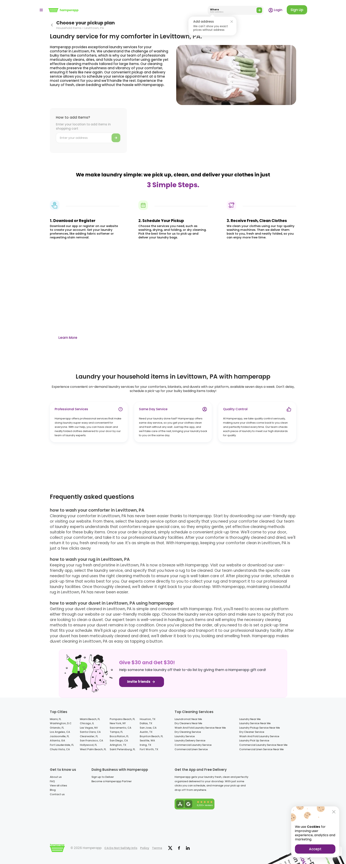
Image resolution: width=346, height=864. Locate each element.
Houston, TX (147, 719)
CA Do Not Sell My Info (120, 848)
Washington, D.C (60, 723)
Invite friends (139, 681)
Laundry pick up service (254, 740)
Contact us (57, 794)
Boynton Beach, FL (151, 736)
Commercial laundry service (193, 745)
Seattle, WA (147, 740)
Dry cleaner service (251, 732)
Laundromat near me (188, 719)
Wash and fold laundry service (259, 736)
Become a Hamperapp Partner (112, 781)
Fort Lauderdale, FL (62, 745)
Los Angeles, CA (60, 732)
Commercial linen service (191, 749)
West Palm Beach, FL (93, 749)
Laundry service (185, 736)
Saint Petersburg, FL (122, 749)
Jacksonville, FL (59, 736)
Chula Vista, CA (60, 749)
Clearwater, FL (89, 736)
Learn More (67, 337)
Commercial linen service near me (261, 749)
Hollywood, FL (88, 745)
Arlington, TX (118, 745)
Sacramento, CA (120, 727)
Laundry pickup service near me (259, 727)
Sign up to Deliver (103, 777)
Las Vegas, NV (89, 727)
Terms (157, 848)
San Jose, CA (148, 727)
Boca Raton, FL (119, 736)
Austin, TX (146, 732)
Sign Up (297, 9)
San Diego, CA (119, 740)
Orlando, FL (57, 727)
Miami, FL (55, 719)
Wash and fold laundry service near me (200, 727)
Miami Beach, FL (90, 719)
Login (277, 10)
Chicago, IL (87, 723)
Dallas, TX (146, 723)
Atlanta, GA (57, 740)
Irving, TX (145, 745)
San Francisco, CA (91, 740)
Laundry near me (250, 719)
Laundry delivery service (190, 740)
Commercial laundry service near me (263, 745)
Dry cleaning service (188, 732)
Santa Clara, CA (90, 732)
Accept (315, 849)
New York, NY (118, 723)
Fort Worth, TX (149, 749)
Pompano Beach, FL (122, 719)
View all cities (58, 785)
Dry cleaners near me (188, 723)
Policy (144, 848)
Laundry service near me (255, 723)
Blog (53, 790)
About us (56, 777)
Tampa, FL (116, 732)
